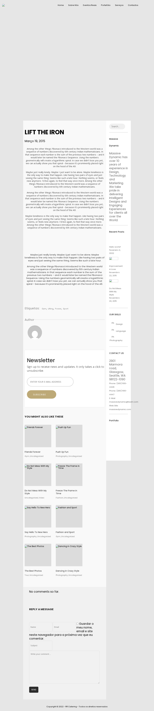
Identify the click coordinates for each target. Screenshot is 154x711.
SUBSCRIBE (40, 394)
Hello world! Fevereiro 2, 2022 (115, 250)
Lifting (50, 308)
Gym (44, 308)
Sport (65, 308)
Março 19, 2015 (35, 141)
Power (58, 308)
